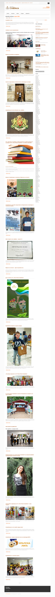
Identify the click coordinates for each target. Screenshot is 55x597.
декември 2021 (38, 121)
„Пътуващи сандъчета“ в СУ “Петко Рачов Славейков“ (16, 373)
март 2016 (37, 174)
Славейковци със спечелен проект (12, 555)
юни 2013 (37, 187)
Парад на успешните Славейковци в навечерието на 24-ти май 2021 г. (45, 56)
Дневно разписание (38, 26)
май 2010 (37, 201)
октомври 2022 (38, 112)
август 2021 (37, 124)
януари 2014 (37, 185)
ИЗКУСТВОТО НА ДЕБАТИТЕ (11, 426)
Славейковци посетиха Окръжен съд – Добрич (15, 110)
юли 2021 (37, 125)
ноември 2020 (38, 132)
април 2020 (37, 138)
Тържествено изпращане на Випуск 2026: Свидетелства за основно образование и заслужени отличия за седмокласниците (42, 63)
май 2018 (37, 155)
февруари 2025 (38, 90)
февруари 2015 (38, 179)
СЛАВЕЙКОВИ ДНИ (38, 48)
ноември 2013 (38, 186)
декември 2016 (38, 170)
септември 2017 (38, 162)
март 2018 (37, 157)
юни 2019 (37, 145)
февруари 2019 (38, 148)
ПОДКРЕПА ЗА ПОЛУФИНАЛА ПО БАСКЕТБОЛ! (42, 37)
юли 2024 (37, 95)
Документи (27, 13)
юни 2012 (37, 195)
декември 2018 (38, 150)
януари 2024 (37, 100)
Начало (8, 13)
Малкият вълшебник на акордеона (12, 54)
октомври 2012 (38, 192)
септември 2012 (38, 193)
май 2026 (37, 78)
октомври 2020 (38, 133)
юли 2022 (37, 115)
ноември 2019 (38, 142)
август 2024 (37, 94)
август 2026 (37, 75)
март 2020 (37, 139)
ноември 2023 (38, 102)
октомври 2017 (38, 161)
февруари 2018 (38, 158)
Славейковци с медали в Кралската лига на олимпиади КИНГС (18, 537)
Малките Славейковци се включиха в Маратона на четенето (17, 177)
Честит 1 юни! (37, 41)
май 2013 (37, 188)
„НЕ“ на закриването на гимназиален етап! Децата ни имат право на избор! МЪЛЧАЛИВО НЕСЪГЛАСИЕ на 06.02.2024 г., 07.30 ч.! (42, 33)
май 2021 (37, 127)
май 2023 (37, 106)
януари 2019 (37, 149)
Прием (18, 13)
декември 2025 (38, 82)
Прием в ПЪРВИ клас (44, 51)
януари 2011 (37, 199)
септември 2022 (38, 113)
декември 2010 (38, 200)
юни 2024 (37, 96)
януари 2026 (37, 81)
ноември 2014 (38, 181)
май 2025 (37, 87)
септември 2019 (38, 144)
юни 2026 (37, 77)
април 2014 (37, 183)
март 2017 (37, 167)
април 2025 (37, 88)
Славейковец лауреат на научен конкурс (14, 325)
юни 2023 (37, 105)
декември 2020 (38, 131)
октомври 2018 (38, 152)
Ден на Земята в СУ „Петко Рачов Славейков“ (15, 277)
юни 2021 (37, 126)
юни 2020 (37, 136)
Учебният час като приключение (12, 30)
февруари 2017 (38, 168)
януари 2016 (37, 175)
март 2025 (37, 89)
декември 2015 (38, 176)
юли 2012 (37, 194)
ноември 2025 (38, 83)
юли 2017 (37, 164)
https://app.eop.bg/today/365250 (9, 166)
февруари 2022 (38, 119)
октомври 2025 (38, 84)
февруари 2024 (38, 99)
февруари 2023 (38, 109)
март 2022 (37, 118)
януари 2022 (37, 120)
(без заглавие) (7, 590)
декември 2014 (38, 180)
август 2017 (37, 163)
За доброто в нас (9, 20)
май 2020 (37, 137)
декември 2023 (38, 101)
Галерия (22, 13)
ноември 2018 (38, 151)
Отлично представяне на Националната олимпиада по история (18, 81)
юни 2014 (37, 182)
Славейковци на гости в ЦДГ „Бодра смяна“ (14, 527)
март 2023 (37, 108)
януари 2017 (37, 169)
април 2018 (37, 156)
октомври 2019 (38, 143)
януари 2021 (37, 130)
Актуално (12, 13)
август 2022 (37, 114)
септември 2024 (38, 93)
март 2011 (37, 198)
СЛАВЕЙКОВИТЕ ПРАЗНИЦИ (40, 71)
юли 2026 (37, 76)
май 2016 (37, 173)
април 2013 (37, 189)
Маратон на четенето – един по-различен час (14, 267)
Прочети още (8, 26)
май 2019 (37, 146)
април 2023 (37, 107)
